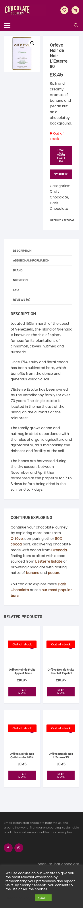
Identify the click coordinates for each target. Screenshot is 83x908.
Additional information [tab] (31, 260)
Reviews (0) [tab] (21, 300)
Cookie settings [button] (19, 898)
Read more (22, 691)
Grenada (59, 550)
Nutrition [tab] (20, 280)
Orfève (68, 220)
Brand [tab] (18, 270)
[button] (32, 43)
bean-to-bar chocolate (58, 864)
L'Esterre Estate (48, 561)
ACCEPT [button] (43, 898)
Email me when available (61, 155)
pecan (53, 572)
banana (32, 572)
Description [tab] (22, 251)
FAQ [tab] (16, 290)
